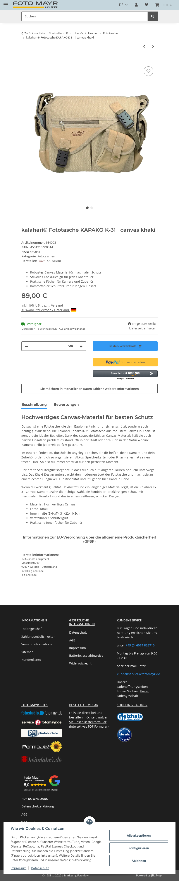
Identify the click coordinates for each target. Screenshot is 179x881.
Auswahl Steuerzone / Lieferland (45, 310)
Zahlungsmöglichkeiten (38, 636)
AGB (72, 640)
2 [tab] (91, 207)
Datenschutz (40, 868)
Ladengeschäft (32, 629)
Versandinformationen (37, 644)
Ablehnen (139, 861)
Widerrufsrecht (80, 663)
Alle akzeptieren (139, 835)
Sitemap (27, 652)
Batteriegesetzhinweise (86, 655)
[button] (136, 4)
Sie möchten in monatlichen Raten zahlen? (89, 389)
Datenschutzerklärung (37, 806)
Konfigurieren (139, 848)
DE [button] (121, 4)
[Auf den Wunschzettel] (148, 71)
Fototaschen (46, 256)
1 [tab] (87, 207)
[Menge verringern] (26, 346)
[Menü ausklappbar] (5, 2)
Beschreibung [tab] (34, 405)
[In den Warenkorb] (24, 60)
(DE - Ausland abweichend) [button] (68, 329)
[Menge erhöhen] (81, 346)
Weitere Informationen (122, 389)
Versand (57, 305)
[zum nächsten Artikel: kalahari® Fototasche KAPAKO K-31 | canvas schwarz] (153, 46)
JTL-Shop (156, 875)
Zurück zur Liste (34, 33)
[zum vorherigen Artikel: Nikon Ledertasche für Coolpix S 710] (144, 46)
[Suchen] (153, 16)
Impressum (18, 868)
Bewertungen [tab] (66, 405)
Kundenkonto (31, 660)
